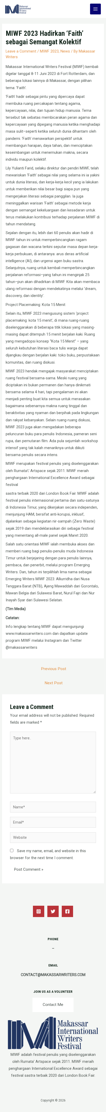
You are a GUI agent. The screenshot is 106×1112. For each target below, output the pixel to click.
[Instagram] (38, 911)
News (65, 51)
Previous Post (53, 668)
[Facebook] (67, 911)
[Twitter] (53, 911)
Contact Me (53, 1004)
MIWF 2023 (49, 51)
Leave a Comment (21, 51)
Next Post (54, 683)
